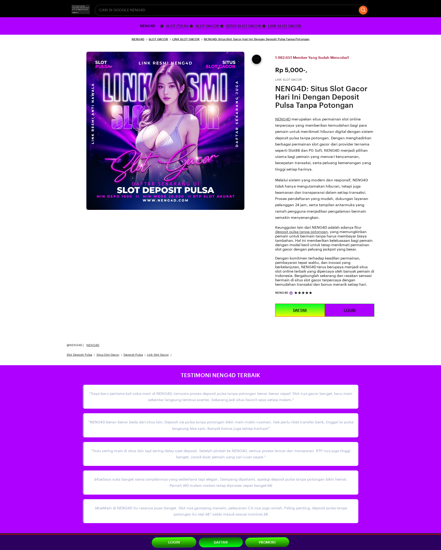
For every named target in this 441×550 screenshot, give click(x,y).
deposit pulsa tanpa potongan (301, 232)
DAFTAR (300, 310)
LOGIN (350, 310)
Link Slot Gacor (158, 354)
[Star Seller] (291, 293)
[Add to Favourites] (256, 59)
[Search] (363, 10)
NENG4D (138, 39)
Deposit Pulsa (133, 354)
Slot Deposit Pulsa (79, 354)
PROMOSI (267, 542)
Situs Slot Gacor (107, 354)
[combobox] (226, 10)
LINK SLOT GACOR (186, 39)
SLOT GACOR (158, 39)
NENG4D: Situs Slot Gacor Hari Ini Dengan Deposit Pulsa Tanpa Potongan (256, 39)
